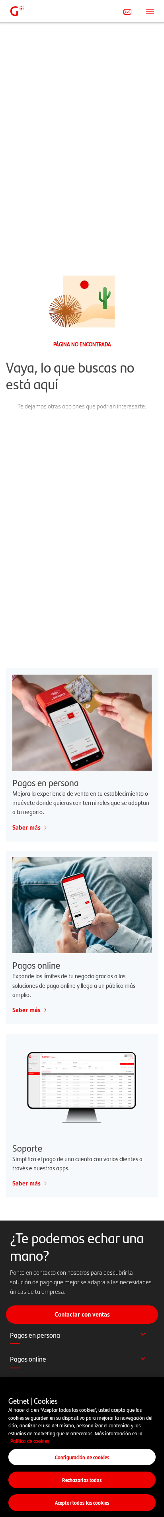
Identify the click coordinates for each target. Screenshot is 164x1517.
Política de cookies (29, 1440)
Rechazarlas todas (82, 1480)
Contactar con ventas (82, 1314)
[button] (82, 1339)
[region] (82, 1447)
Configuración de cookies (82, 1457)
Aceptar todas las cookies (82, 1502)
